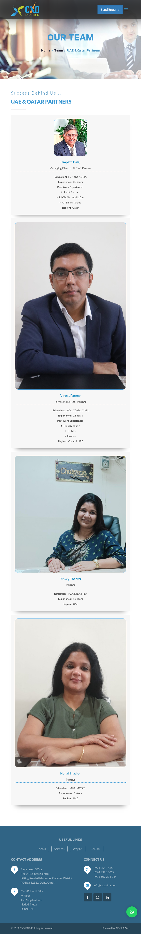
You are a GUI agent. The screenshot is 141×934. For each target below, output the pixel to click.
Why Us (77, 848)
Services (59, 848)
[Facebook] (88, 897)
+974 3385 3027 (103, 872)
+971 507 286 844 (105, 876)
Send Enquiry (110, 9)
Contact (95, 848)
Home (45, 50)
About (42, 848)
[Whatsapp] (132, 912)
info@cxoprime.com (105, 885)
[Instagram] (97, 897)
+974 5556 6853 (103, 867)
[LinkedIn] (107, 897)
